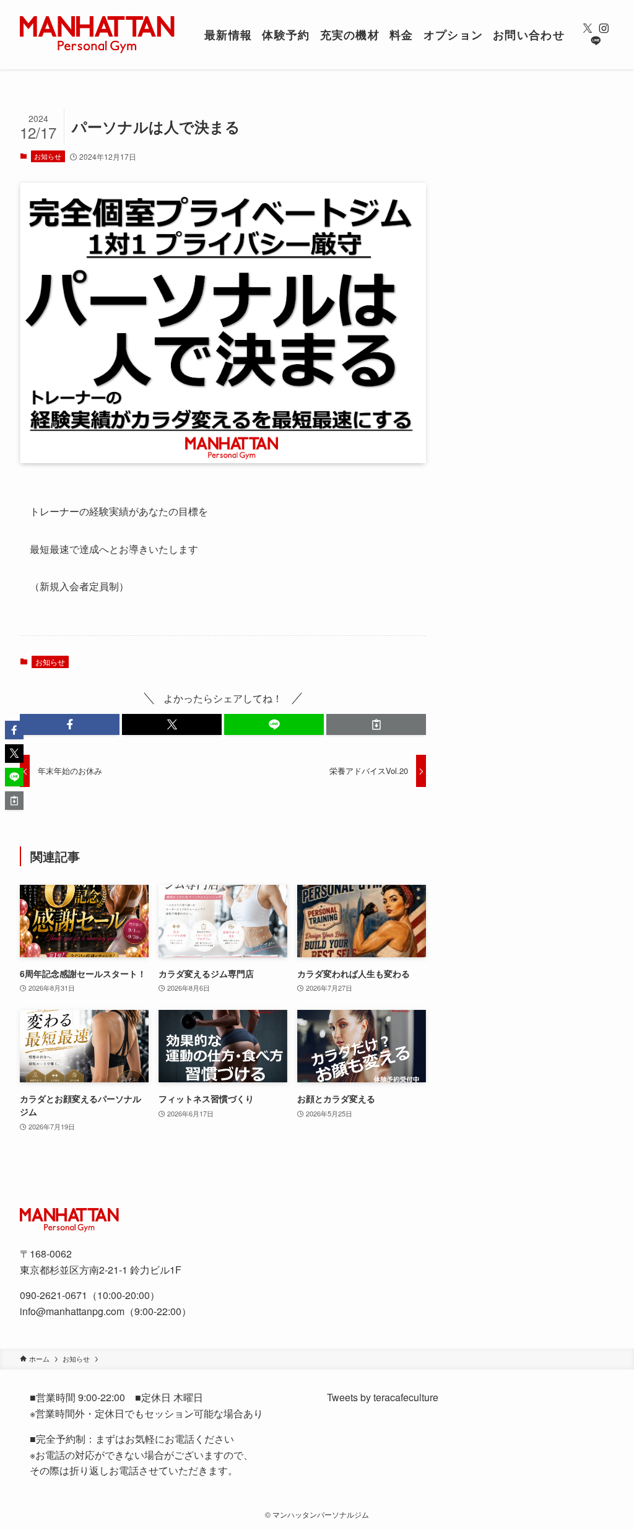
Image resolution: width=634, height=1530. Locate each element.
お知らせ (47, 156)
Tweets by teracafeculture (382, 1397)
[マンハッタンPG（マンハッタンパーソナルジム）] (97, 34)
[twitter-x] (587, 28)
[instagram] (603, 28)
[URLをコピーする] (376, 724)
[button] (69, 724)
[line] (595, 41)
